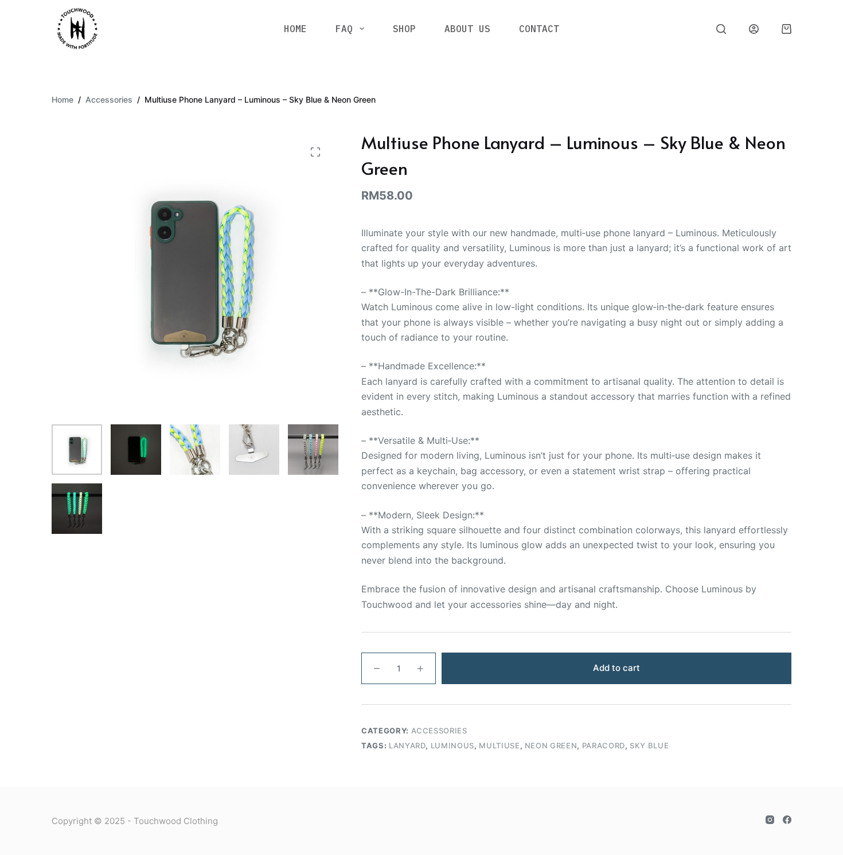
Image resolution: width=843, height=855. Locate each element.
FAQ (344, 28)
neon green (551, 745)
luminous (452, 745)
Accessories (439, 730)
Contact (539, 28)
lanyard (407, 745)
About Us (467, 28)
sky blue (649, 745)
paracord (603, 745)
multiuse (499, 745)
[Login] (754, 29)
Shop (404, 28)
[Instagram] (770, 819)
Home (295, 28)
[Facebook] (787, 819)
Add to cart (616, 667)
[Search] (721, 29)
